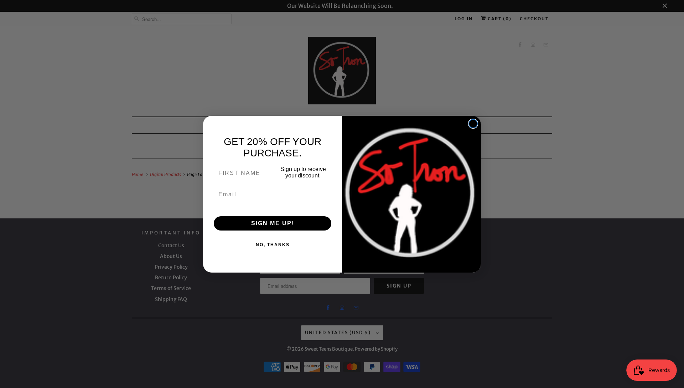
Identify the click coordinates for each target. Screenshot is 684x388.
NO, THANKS (273, 244)
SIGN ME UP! (272, 223)
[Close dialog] (473, 123)
